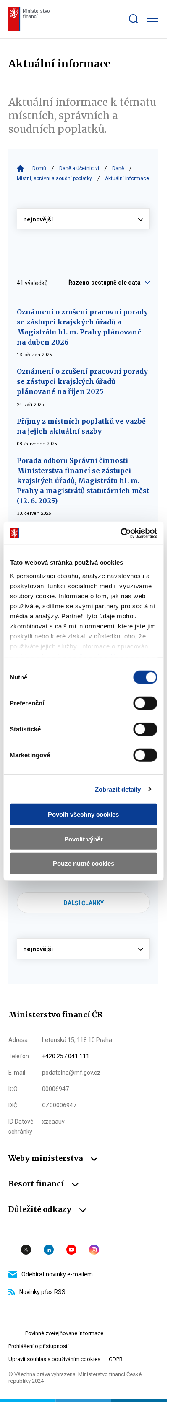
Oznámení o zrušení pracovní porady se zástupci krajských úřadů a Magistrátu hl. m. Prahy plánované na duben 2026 (82, 327)
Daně (118, 168)
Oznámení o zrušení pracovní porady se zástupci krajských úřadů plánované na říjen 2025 (82, 381)
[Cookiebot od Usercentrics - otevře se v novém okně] (120, 532)
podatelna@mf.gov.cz (71, 1072)
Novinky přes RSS (42, 1292)
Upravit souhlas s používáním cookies (54, 1359)
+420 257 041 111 (65, 1056)
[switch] (145, 703)
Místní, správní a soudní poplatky (54, 178)
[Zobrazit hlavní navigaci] (152, 18)
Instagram (94, 1250)
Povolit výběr (83, 838)
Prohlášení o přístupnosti (38, 1346)
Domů (39, 168)
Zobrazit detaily (118, 788)
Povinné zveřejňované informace (64, 1333)
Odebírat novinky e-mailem (57, 1274)
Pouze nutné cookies (83, 863)
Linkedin (49, 1250)
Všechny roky (83, 218)
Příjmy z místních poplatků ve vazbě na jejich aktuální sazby (81, 426)
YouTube (71, 1250)
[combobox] (120, 282)
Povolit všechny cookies (83, 814)
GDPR (116, 1359)
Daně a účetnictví (79, 168)
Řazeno (78, 282)
